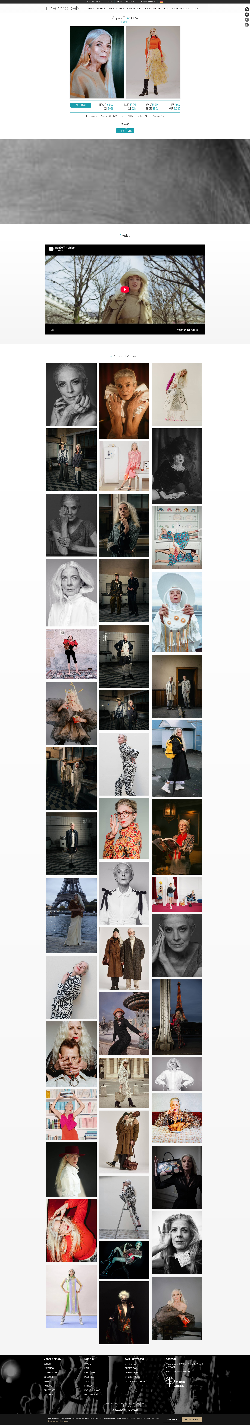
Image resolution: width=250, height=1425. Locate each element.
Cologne (49, 1377)
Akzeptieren (191, 1420)
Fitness (88, 1386)
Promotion (131, 1368)
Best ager (89, 1372)
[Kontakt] (247, 9)
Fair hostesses (152, 9)
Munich (48, 1381)
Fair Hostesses (134, 1359)
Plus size (89, 1377)
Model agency (116, 9)
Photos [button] (121, 130)
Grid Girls (130, 1364)
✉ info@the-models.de (147, 1)
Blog (166, 9)
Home (91, 9)
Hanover (48, 1386)
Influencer (90, 1395)
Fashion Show (92, 1390)
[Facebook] (247, 20)
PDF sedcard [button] (81, 105)
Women (88, 1364)
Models (101, 9)
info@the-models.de (181, 1371)
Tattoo (88, 1381)
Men (86, 1368)
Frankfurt (49, 1395)
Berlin (47, 1364)
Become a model (181, 9)
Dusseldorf (50, 1372)
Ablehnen (172, 1420)
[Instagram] (247, 25)
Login (196, 9)
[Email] (247, 14)
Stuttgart (49, 1390)
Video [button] (130, 130)
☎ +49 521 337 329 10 (125, 1)
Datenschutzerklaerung (57, 1421)
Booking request (95, 1)
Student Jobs (132, 1377)
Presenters (133, 9)
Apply (109, 1)
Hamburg (49, 1368)
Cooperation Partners (138, 1381)
